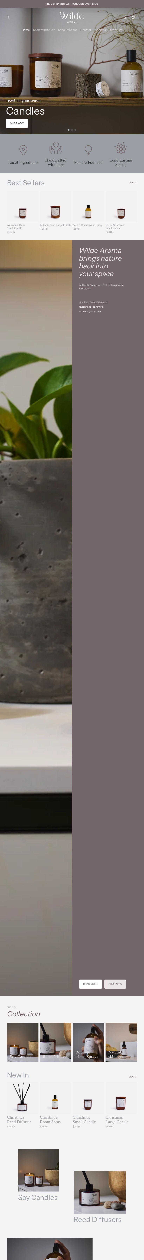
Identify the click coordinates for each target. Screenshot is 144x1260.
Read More (90, 984)
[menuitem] (26, 30)
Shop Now (115, 984)
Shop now (17, 123)
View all (133, 182)
